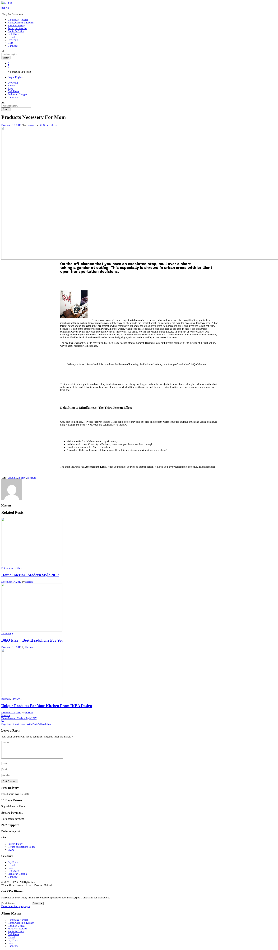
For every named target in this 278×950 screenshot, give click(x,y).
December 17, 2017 (11, 125)
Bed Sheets (13, 34)
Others (53, 125)
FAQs (11, 849)
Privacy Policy (15, 844)
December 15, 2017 (11, 712)
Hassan (30, 125)
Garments (13, 45)
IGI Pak (5, 8)
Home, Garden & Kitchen (21, 22)
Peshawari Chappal (17, 94)
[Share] (267, 3)
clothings (12, 477)
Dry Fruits (13, 40)
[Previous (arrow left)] (5, 475)
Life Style (43, 125)
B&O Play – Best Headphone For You (32, 640)
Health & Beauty (16, 25)
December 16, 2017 (11, 647)
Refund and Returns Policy (21, 846)
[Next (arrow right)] (272, 475)
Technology (7, 633)
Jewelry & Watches (17, 28)
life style (31, 477)
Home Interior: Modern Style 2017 (30, 575)
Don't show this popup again (15, 906)
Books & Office (16, 31)
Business (5, 698)
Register (19, 77)
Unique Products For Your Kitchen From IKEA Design (46, 706)
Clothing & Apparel (18, 19)
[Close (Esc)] (274, 3)
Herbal (11, 37)
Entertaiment (7, 568)
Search (6, 58)
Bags (10, 42)
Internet (22, 477)
